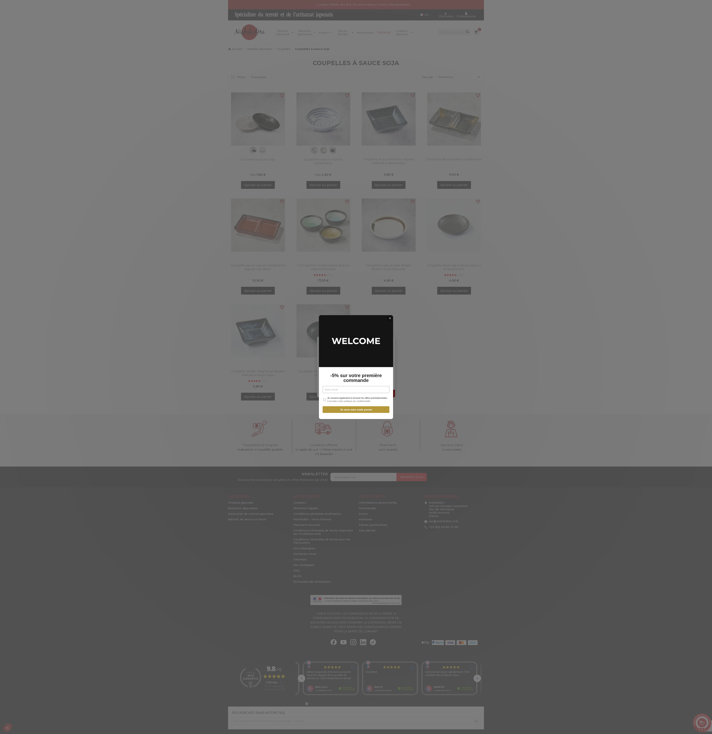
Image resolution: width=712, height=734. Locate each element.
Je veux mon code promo (356, 409)
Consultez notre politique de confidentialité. (349, 401)
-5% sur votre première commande (356, 378)
